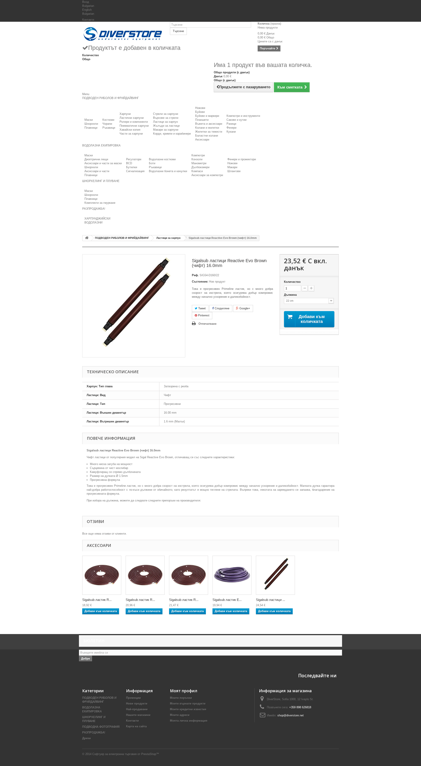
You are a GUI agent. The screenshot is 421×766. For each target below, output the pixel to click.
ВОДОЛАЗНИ (93, 222)
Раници (231, 123)
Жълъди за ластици (166, 125)
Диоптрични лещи (96, 159)
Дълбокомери (200, 167)
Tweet (201, 308)
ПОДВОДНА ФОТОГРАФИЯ (101, 726)
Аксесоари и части (96, 171)
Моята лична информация (188, 720)
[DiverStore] (122, 33)
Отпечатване (207, 323)
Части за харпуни (131, 133)
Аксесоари (202, 139)
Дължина (291, 294)
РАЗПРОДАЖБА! (93, 732)
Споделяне (221, 308)
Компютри (198, 155)
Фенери (231, 127)
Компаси (197, 171)
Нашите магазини (138, 715)
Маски (88, 119)
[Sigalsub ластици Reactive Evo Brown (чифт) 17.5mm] (275, 575)
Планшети (202, 119)
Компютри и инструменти (243, 115)
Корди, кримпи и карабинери (172, 133)
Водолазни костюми (162, 159)
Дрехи (86, 738)
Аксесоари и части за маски (103, 163)
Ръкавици (108, 127)
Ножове (200, 108)
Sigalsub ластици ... (270, 600)
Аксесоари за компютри (207, 175)
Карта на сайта (136, 726)
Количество (292, 281)
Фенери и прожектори (241, 159)
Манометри (198, 163)
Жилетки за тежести (208, 131)
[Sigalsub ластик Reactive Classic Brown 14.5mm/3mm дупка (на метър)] (101, 575)
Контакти (88, 19)
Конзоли (196, 159)
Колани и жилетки (207, 127)
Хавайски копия (130, 129)
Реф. (195, 275)
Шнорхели (91, 123)
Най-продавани (137, 709)
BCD (129, 163)
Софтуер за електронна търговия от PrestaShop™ (125, 754)
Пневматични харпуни (134, 125)
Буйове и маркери (207, 115)
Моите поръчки (181, 697)
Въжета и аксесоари (208, 123)
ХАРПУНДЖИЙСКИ (97, 218)
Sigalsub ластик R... (97, 600)
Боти (152, 163)
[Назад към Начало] (87, 238)
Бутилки (131, 167)
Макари (232, 167)
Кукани (231, 131)
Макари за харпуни (165, 129)
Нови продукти (136, 703)
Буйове (200, 112)
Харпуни (125, 113)
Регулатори (133, 159)
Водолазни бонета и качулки (168, 171)
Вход (85, 2)
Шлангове (234, 171)
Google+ (244, 308)
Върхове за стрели (165, 117)
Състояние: (200, 281)
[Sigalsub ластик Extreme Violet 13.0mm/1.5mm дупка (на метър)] (232, 575)
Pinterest (203, 315)
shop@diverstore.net (290, 715)
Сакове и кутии (236, 119)
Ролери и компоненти (134, 121)
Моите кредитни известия (188, 709)
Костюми (108, 119)
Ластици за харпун (165, 121)
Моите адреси (179, 715)
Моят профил (183, 690)
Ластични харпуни (132, 117)
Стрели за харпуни (165, 113)
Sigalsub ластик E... (227, 600)
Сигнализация (135, 171)
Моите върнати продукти (187, 703)
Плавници (90, 127)
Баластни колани (206, 135)
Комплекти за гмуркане (99, 202)
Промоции (133, 697)
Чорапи (107, 123)
